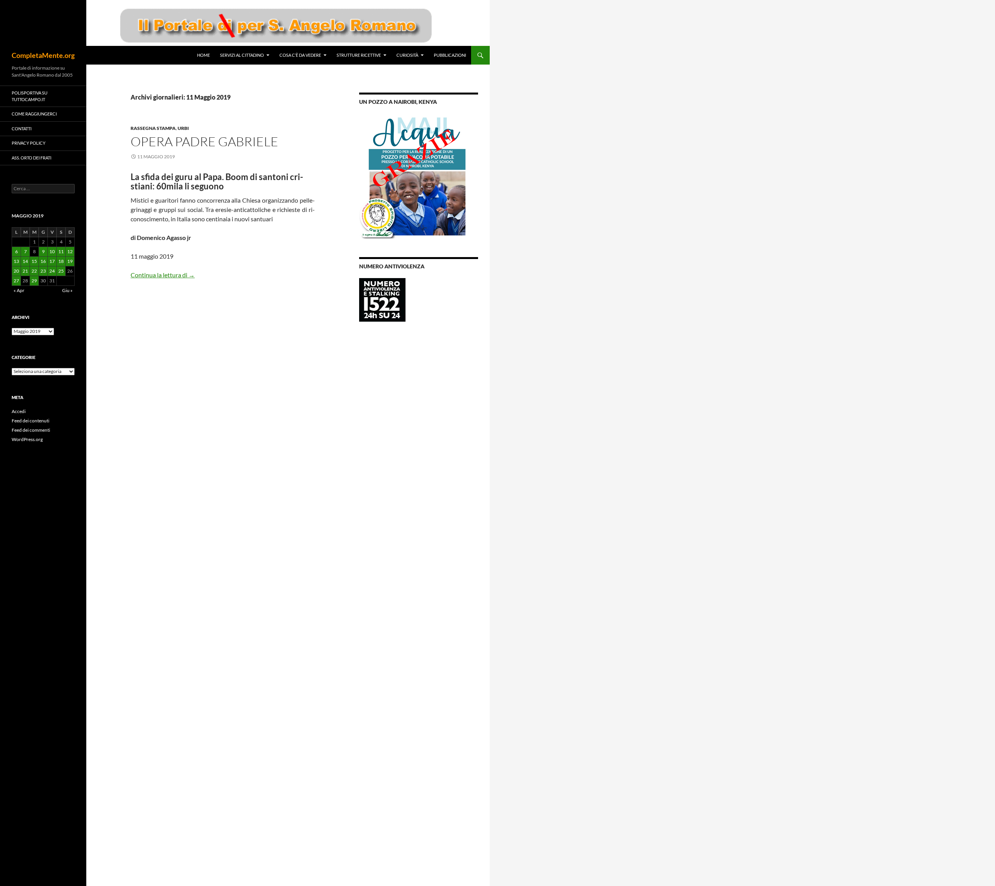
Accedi (19, 411)
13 (16, 261)
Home (203, 55)
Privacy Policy (28, 142)
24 (52, 271)
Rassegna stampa (153, 128)
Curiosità (407, 55)
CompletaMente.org (43, 55)
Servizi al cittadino (242, 55)
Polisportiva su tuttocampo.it (29, 96)
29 (34, 281)
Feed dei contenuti (30, 421)
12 (70, 251)
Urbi (183, 128)
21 (25, 271)
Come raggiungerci (34, 113)
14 (25, 261)
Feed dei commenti (31, 430)
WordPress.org (27, 439)
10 (52, 251)
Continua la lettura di (163, 274)
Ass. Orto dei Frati (31, 157)
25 (61, 271)
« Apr (19, 290)
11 (61, 251)
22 (34, 271)
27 (16, 281)
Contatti (21, 128)
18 (61, 261)
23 (43, 271)
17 (52, 261)
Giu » (67, 290)
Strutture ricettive (359, 55)
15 (34, 261)
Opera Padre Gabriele (204, 141)
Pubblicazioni (450, 55)
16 (43, 261)
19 (70, 261)
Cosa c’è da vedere (300, 55)
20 (16, 271)
